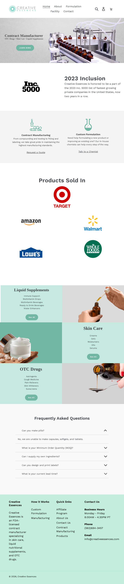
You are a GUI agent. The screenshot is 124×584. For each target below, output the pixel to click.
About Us (62, 518)
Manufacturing (40, 518)
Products (62, 536)
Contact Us (63, 522)
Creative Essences (27, 576)
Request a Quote (36, 152)
